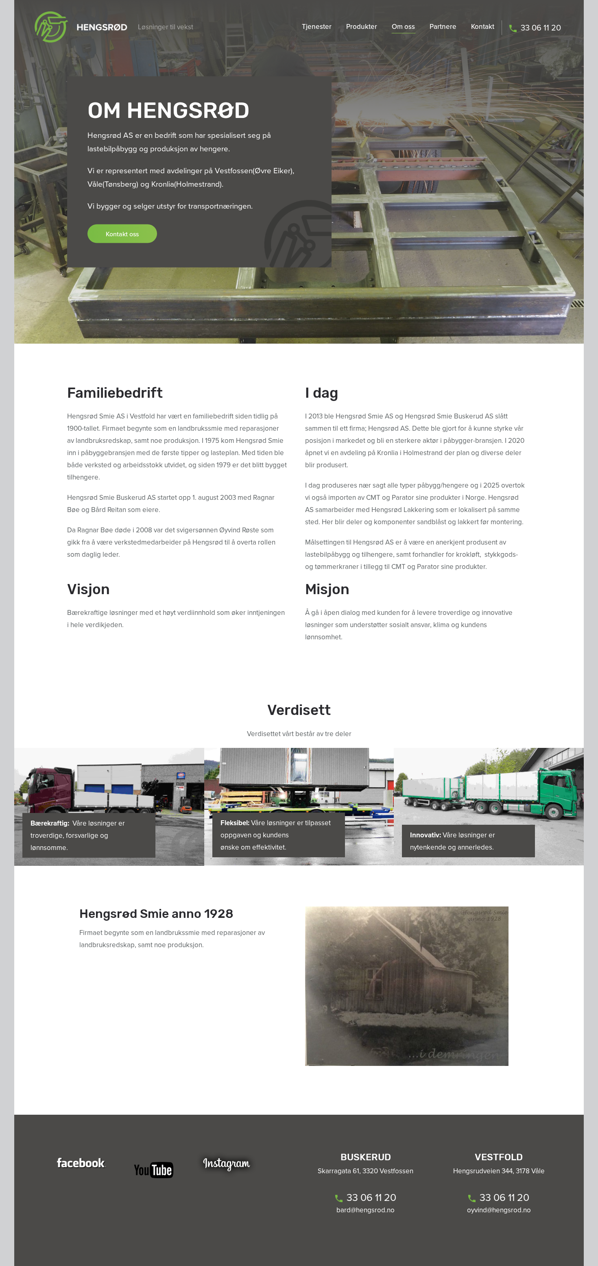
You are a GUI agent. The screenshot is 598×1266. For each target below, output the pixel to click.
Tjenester (317, 26)
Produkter (361, 26)
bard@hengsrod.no (365, 1210)
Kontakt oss (122, 233)
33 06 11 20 (541, 27)
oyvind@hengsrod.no (499, 1210)
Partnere (443, 26)
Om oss (403, 26)
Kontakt (482, 26)
